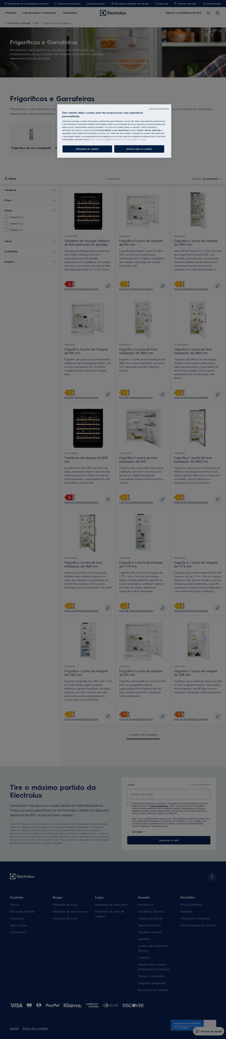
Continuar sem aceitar (159, 108)
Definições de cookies (87, 149)
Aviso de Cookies (98, 139)
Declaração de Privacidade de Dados (128, 139)
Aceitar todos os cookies (139, 149)
